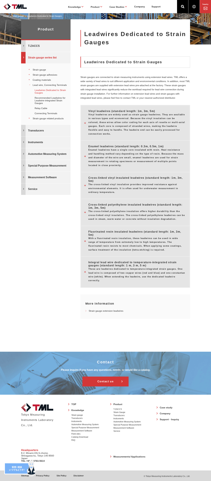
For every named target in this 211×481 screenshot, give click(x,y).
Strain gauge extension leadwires (106, 311)
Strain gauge (18, 16)
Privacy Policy (42, 476)
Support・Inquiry (169, 419)
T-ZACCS (117, 409)
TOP (73, 404)
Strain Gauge (119, 412)
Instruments (76, 421)
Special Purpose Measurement (85, 427)
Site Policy (61, 476)
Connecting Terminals (46, 113)
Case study (166, 407)
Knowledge (77, 410)
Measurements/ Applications (129, 456)
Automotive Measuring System (85, 424)
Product (117, 404)
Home (6, 16)
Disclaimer (79, 476)
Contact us (105, 381)
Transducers (77, 418)
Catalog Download (79, 437)
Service (116, 431)
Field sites (75, 434)
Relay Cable (41, 108)
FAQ (73, 440)
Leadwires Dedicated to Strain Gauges (50, 91)
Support (156, 6)
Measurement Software (81, 431)
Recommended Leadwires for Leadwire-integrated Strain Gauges (50, 100)
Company (139, 6)
